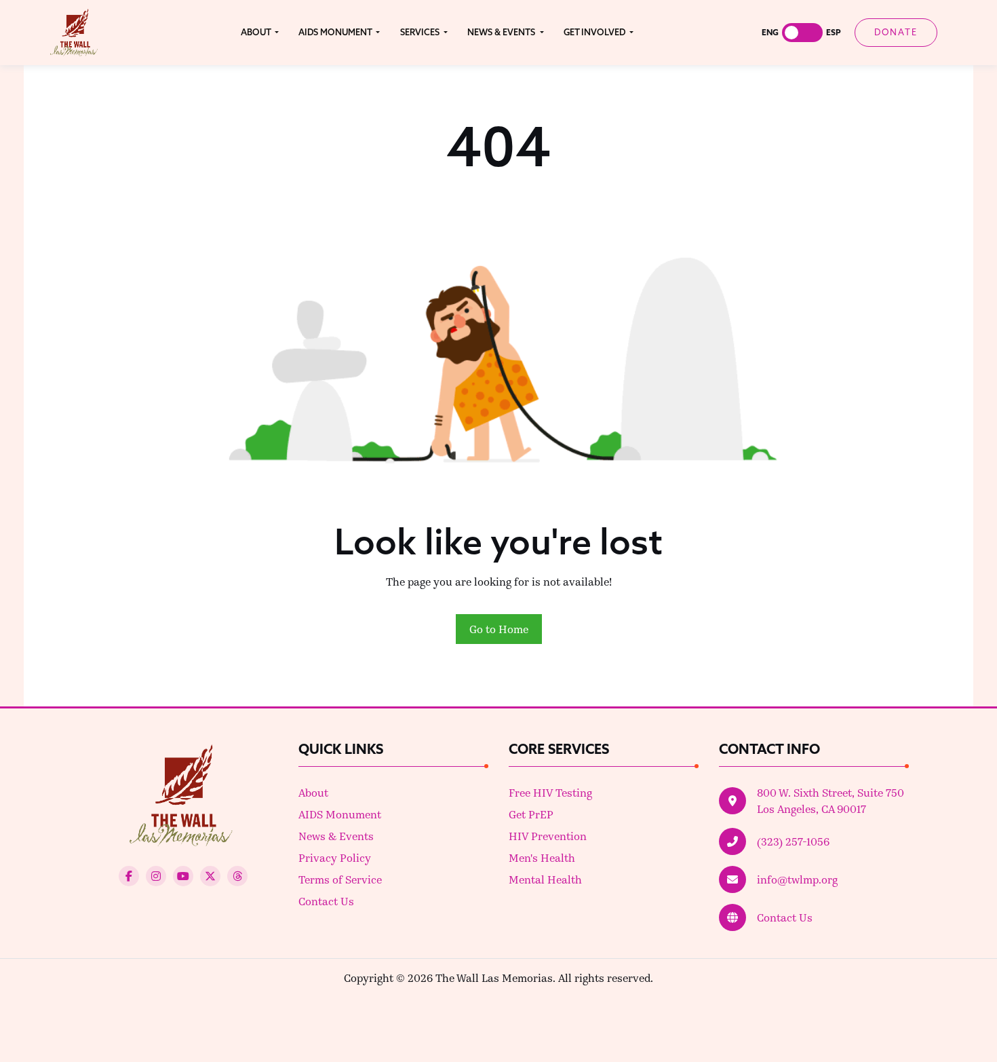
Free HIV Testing (550, 792)
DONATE (896, 31)
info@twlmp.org (797, 879)
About (313, 792)
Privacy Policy (334, 857)
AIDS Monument (339, 814)
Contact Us (326, 901)
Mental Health (545, 879)
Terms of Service (340, 879)
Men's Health (542, 857)
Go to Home (498, 629)
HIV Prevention (548, 836)
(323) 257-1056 (793, 841)
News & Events (336, 836)
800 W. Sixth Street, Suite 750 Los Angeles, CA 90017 (830, 800)
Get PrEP (531, 814)
